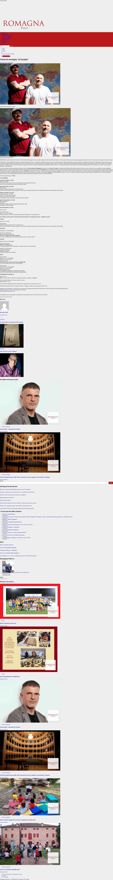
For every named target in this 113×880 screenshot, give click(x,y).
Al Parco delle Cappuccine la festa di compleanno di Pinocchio (18, 820)
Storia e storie (5, 39)
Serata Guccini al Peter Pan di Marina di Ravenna (13, 535)
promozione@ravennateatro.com (7, 291)
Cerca (1, 481)
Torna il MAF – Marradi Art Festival (10, 429)
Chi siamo (4, 41)
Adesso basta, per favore (5, 500)
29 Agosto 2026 (3, 626)
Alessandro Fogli (3, 62)
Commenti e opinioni (7, 35)
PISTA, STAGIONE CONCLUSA (6, 545)
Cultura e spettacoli (6, 37)
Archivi (1, 577)
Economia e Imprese (7, 38)
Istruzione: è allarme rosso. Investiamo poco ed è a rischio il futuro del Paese (17, 492)
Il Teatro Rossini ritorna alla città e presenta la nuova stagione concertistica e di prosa (25, 477)
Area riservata (5, 877)
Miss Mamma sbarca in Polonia (7, 497)
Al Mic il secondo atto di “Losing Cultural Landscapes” (14, 532)
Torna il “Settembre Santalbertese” (10, 869)
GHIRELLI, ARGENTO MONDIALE (9, 519)
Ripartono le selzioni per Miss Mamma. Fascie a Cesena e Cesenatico (15, 489)
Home (3, 32)
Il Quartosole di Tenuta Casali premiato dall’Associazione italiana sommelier (17, 508)
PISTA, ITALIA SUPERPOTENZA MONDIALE (12, 522)
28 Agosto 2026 (3, 431)
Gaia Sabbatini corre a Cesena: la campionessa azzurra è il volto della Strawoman (18, 555)
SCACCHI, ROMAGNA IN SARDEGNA (10, 529)
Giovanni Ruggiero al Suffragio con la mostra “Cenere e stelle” (16, 537)
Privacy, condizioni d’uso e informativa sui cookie (12, 874)
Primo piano (5, 34)
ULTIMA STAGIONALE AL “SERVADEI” (10, 527)
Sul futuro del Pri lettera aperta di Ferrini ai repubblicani (13, 495)
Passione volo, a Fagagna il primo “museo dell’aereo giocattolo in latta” (16, 505)
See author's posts (3, 315)
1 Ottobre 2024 (10, 62)
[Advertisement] (56, 10)
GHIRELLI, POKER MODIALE (8, 514)
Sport (3, 42)
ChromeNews (21, 879)
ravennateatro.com (17, 288)
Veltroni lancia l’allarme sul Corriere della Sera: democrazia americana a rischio (18, 503)
